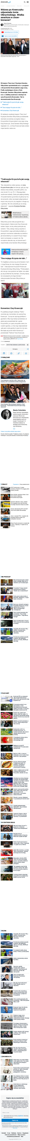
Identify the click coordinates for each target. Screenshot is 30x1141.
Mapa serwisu (21, 1134)
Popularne (16, 484)
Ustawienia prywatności (13, 1136)
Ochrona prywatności (10, 1134)
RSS (22, 1136)
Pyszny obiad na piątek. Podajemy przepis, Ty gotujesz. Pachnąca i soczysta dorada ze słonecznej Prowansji (15, 434)
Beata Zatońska (16, 25)
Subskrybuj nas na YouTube (11, 32)
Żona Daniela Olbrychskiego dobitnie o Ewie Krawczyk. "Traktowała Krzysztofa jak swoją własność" (13, 406)
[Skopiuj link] (18, 353)
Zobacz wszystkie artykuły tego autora (10, 431)
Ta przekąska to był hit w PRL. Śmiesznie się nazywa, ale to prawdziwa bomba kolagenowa (13, 381)
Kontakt (4, 1133)
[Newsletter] (4, 353)
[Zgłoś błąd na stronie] (26, 353)
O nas (8, 1133)
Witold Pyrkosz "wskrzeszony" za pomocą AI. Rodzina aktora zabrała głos (20, 215)
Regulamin (25, 1133)
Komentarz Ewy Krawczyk (10, 110)
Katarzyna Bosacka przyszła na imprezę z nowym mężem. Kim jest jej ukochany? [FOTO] (20, 252)
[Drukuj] (11, 353)
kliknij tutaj (15, 1128)
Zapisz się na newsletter (10, 36)
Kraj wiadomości (24, 484)
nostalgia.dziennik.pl (10, 5)
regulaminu (20, 1115)
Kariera (19, 1133)
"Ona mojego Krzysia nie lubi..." (11, 107)
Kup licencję (20, 338)
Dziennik (2, 5)
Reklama (13, 1133)
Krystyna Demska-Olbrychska (16, 344)
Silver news (19, 5)
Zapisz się (15, 1120)
